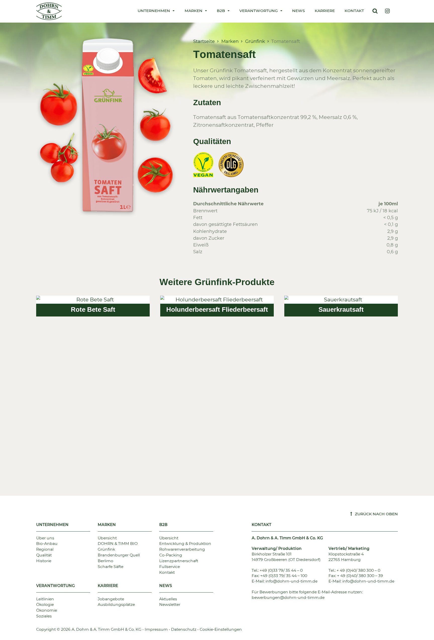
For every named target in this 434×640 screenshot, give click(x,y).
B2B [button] (221, 10)
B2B (163, 524)
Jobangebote (111, 599)
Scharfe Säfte (110, 566)
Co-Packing (170, 555)
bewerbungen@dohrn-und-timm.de (288, 597)
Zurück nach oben (376, 513)
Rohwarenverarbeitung (182, 549)
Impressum (156, 629)
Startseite (204, 41)
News (298, 10)
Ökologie (45, 604)
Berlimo (105, 560)
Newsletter (169, 604)
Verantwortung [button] (258, 10)
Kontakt (354, 10)
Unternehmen (52, 524)
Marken (230, 41)
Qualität (44, 555)
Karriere (325, 10)
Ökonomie (46, 610)
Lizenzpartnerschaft (178, 560)
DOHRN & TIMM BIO (118, 543)
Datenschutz (183, 629)
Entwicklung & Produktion (185, 543)
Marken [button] (193, 10)
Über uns (45, 538)
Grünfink (255, 41)
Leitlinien (45, 599)
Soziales (44, 616)
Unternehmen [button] (154, 10)
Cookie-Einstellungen (221, 629)
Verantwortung (55, 585)
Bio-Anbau (47, 543)
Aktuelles (168, 599)
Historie (43, 560)
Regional (44, 549)
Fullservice (169, 566)
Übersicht (107, 538)
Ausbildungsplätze (116, 604)
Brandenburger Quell (119, 555)
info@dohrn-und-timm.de (291, 581)
